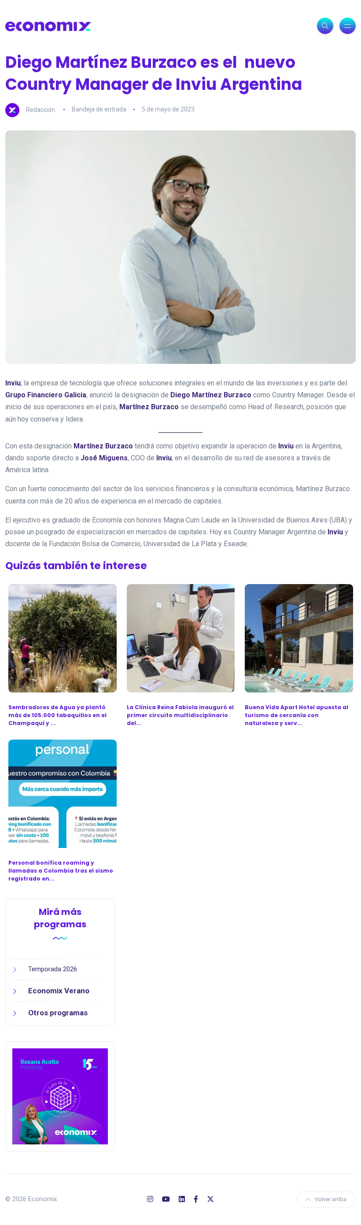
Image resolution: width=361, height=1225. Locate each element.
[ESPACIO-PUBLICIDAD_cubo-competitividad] (60, 1096)
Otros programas (58, 1012)
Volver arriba (330, 1199)
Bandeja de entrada (99, 109)
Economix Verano (58, 990)
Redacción (40, 109)
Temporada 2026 (52, 969)
